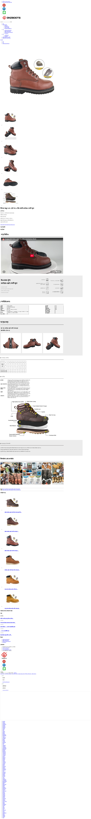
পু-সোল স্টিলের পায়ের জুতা (7, 673)
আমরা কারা (6, 25)
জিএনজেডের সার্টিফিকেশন (8, 28)
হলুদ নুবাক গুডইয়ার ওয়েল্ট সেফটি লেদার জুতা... (12, 608)
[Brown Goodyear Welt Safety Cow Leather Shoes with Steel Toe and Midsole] (12, 510)
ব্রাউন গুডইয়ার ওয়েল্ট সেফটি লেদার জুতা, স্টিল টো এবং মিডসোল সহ (12, 489)
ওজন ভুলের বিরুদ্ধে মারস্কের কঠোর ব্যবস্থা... (7, 622)
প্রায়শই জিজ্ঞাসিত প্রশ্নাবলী (6, 37)
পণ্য (3, 29)
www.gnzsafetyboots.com (7, 649)
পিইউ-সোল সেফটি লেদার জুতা (9, 32)
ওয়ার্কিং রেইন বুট (34, 673)
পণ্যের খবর (6, 36)
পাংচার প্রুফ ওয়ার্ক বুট (15, 673)
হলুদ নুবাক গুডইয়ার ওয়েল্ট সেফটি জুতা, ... (11, 589)
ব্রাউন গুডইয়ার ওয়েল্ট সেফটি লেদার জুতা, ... (12, 531)
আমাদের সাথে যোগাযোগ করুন (6, 38)
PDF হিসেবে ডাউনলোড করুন (11, 224)
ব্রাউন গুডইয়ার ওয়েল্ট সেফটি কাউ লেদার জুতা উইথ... (13, 512)
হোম (3, 23)
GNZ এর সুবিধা (7, 27)
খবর (3, 34)
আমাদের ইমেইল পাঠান (3, 224)
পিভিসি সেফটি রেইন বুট (8, 31)
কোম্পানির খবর (6, 35)
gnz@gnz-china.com (6, 647)
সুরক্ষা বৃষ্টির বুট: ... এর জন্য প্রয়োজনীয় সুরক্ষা (7, 626)
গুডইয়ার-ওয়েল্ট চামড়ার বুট (8, 30)
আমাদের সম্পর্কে (5, 24)
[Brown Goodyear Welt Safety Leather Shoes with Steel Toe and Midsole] (12, 529)
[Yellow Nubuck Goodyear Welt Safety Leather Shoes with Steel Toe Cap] (12, 606)
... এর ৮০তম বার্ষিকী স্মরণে (4, 630)
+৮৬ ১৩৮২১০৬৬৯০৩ (6, 648)
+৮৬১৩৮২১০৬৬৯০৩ (5, 690)
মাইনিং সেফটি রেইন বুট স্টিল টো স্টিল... (6, 618)
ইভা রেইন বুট (6, 33)
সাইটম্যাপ (15, 672)
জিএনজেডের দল (7, 26)
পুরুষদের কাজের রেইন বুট (21, 673)
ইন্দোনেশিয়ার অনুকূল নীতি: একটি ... (6, 634)
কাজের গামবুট (2, 673)
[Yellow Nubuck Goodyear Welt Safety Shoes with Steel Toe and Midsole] (12, 587)
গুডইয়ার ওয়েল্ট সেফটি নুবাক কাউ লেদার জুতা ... (12, 569)
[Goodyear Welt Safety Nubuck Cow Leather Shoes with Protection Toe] (12, 567)
